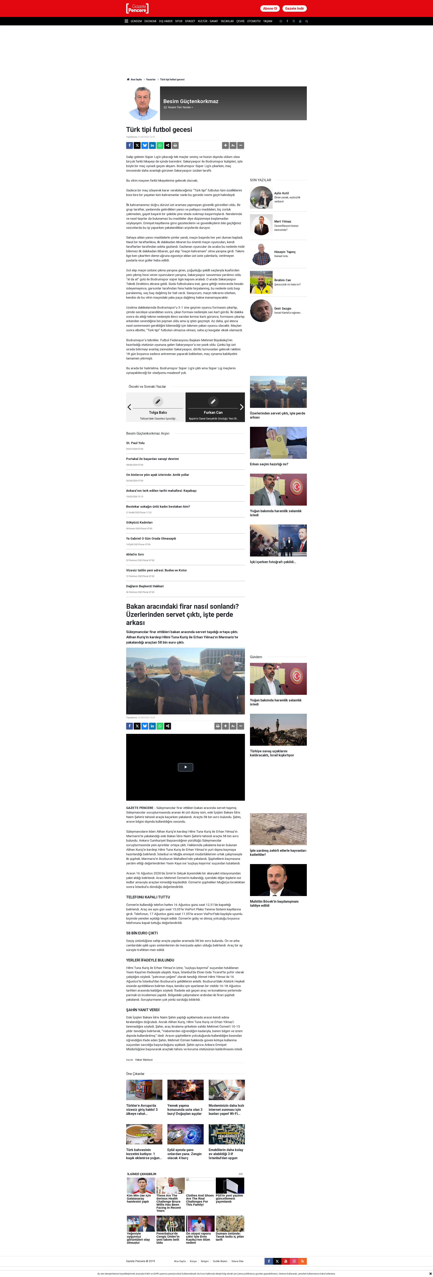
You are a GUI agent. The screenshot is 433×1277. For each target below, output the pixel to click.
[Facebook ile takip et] (287, 21)
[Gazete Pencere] (137, 8)
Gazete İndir (294, 8)
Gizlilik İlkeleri (220, 1261)
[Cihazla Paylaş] (167, 145)
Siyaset (190, 21)
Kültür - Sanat (208, 21)
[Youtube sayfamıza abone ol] (300, 21)
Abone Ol (270, 8)
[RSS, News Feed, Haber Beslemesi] (302, 1261)
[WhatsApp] (160, 145)
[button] (225, 145)
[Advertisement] (278, 147)
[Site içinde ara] (306, 21)
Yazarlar (227, 21)
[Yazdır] (175, 145)
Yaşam (267, 21)
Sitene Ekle (238, 1261)
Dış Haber (166, 21)
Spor (178, 21)
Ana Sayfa (136, 79)
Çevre (240, 21)
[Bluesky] (144, 145)
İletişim (205, 1261)
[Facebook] (129, 145)
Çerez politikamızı (246, 1273)
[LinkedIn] (152, 145)
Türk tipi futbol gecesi (172, 79)
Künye (193, 1261)
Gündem (136, 21)
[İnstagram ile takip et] (281, 21)
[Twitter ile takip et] (293, 21)
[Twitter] (137, 145)
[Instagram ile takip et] (294, 1261)
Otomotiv (254, 21)
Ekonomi (150, 21)
